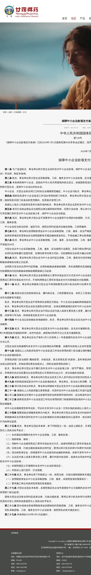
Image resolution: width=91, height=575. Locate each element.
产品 (82, 18)
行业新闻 (17, 112)
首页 (64, 18)
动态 (73, 18)
